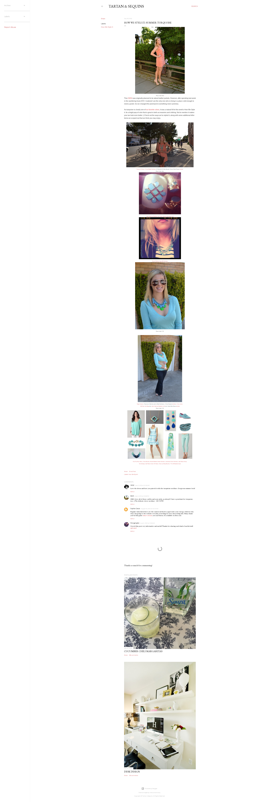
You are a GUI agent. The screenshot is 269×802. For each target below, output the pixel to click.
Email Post (132, 471)
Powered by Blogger (151, 788)
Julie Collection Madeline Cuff (152, 216)
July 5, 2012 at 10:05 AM (142, 485)
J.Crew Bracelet (146, 461)
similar (181, 169)
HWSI (130, 98)
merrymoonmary (155, 792)
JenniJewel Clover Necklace (171, 461)
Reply (132, 491)
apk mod (133, 528)
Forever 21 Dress (140, 169)
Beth (132, 496)
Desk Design (132, 771)
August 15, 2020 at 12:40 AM (149, 508)
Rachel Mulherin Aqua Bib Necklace (160, 261)
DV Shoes (156, 463)
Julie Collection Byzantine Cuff (166, 216)
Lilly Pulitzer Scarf (149, 463)
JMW (132, 485)
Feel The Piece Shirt (137, 461)
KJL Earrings (142, 463)
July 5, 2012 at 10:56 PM (142, 496)
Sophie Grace (135, 509)
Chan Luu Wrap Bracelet (164, 463)
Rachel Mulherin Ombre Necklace (157, 461)
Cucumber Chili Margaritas (143, 651)
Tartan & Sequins (126, 6)
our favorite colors (152, 109)
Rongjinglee (134, 523)
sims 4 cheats (147, 515)
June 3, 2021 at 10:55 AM (147, 523)
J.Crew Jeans (179, 404)
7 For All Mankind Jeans (175, 463)
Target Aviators (140, 404)
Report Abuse (10, 27)
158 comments (133, 655)
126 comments (133, 775)
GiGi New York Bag (144, 406)
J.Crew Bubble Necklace (150, 169)
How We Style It (107, 27)
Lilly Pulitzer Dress (183, 461)
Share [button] (103, 19)
